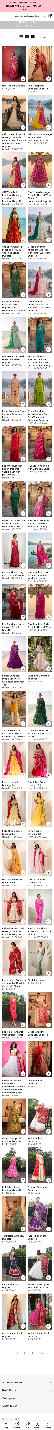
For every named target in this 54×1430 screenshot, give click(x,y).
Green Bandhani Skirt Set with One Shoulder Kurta (40, 733)
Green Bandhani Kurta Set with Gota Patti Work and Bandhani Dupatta (38, 416)
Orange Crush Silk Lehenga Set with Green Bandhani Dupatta (12, 251)
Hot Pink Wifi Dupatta (13, 85)
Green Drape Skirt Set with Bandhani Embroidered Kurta (14, 523)
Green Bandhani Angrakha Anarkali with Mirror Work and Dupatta (39, 251)
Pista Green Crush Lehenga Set (12, 832)
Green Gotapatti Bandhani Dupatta (12, 1140)
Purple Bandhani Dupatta (37, 1237)
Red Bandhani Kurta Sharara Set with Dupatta (13, 627)
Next (41, 1352)
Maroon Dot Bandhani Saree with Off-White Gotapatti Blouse (14, 983)
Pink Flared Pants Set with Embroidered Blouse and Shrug (39, 523)
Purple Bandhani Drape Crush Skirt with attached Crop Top (13, 680)
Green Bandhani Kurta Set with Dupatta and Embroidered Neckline (14, 306)
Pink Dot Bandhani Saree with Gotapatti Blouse (39, 931)
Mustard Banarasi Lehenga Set (12, 881)
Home (19, 26)
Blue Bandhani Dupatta (10, 1286)
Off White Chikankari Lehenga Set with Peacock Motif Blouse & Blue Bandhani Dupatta (14, 140)
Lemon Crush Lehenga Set (35, 832)
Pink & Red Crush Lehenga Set (37, 784)
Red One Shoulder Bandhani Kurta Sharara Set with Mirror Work (12, 470)
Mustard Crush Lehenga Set (10, 784)
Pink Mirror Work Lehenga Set (36, 881)
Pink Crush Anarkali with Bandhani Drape (39, 467)
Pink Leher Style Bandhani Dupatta (12, 1189)
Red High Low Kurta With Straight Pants (12, 1033)
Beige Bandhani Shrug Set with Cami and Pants (14, 414)
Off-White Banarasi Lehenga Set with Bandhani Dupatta (13, 931)
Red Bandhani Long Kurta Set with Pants (13, 574)
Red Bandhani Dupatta (35, 1082)
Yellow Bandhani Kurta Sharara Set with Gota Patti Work (13, 733)
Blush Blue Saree (37, 980)
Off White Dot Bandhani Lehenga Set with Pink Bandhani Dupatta (12, 197)
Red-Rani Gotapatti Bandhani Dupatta (38, 1286)
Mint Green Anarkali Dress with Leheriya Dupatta (13, 359)
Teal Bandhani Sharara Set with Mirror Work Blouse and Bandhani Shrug (39, 361)
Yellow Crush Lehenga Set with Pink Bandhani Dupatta (40, 137)
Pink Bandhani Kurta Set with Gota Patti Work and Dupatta (39, 575)
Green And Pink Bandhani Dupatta (38, 1033)
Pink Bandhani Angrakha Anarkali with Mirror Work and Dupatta (39, 306)
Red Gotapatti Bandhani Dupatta (38, 87)
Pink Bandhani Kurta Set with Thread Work (39, 626)
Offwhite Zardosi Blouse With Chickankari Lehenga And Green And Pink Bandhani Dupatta (13, 1086)
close (49, 6)
